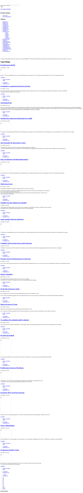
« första (4, 474)
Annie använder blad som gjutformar (12, 219)
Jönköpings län (6, 29)
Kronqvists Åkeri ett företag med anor (12, 392)
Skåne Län (5, 40)
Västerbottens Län (6, 46)
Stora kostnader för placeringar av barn (13, 143)
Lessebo (7, 33)
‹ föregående (5, 475)
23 (3, 483)
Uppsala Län (5, 43)
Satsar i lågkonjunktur (7, 425)
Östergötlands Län (6, 51)
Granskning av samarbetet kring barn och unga (15, 86)
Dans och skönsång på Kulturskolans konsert (14, 159)
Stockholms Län (6, 41)
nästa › (4, 487)
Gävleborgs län (6, 26)
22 (3, 482)
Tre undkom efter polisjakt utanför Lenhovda (14, 320)
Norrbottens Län (6, 39)
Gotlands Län (5, 25)
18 (3, 477)
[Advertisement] (22, 55)
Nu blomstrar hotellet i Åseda (9, 450)
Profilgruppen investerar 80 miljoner (12, 368)
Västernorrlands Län (7, 47)
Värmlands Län (6, 45)
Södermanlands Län (7, 42)
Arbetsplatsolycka (6, 103)
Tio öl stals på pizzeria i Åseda (9, 289)
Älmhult (7, 34)
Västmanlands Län (6, 44)
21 (3, 481)
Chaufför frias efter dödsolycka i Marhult (13, 203)
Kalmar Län (5, 30)
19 (3, 479)
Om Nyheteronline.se (7, 16)
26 (3, 486)
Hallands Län (5, 27)
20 (3, 480)
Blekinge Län (5, 22)
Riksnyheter (5, 21)
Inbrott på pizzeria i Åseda (8, 304)
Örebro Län (5, 50)
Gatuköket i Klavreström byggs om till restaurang (16, 243)
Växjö (6, 32)
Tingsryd (7, 35)
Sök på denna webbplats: (5, 5)
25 (3, 485)
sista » (4, 488)
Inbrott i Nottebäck (6, 274)
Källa (4, 80)
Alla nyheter (5, 15)
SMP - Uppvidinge (6, 79)
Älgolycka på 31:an (6, 184)
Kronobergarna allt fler (7, 65)
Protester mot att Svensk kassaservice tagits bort (15, 259)
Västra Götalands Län (7, 48)
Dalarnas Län (5, 23)
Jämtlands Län (5, 28)
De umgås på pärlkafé (7, 335)
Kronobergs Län (6, 31)
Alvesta (6, 36)
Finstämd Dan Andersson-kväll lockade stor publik (16, 118)
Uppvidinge (7, 38)
